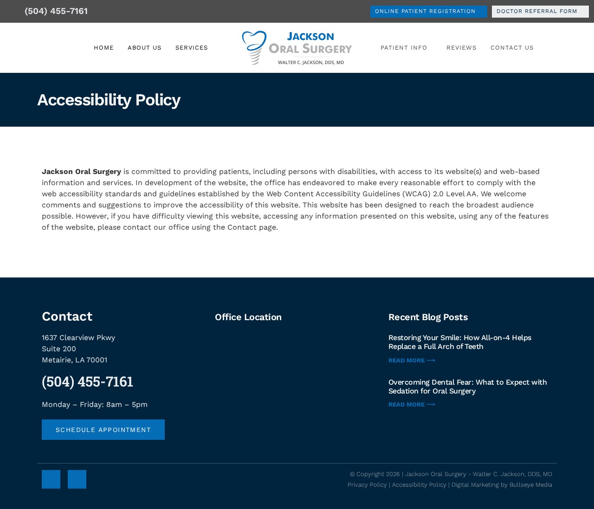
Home (104, 47)
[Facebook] (51, 479)
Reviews (461, 47)
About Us (144, 47)
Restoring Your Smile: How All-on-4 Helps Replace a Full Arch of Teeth (459, 342)
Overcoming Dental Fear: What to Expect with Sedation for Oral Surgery (467, 386)
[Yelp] (77, 479)
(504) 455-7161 (87, 381)
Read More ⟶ (411, 360)
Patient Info (404, 47)
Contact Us (512, 47)
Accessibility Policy (419, 484)
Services (191, 47)
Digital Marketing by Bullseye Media (502, 484)
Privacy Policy (367, 484)
